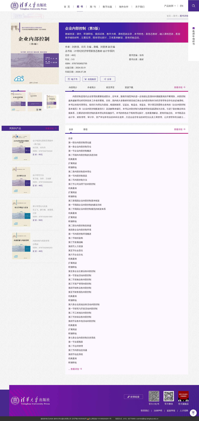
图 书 (80, 6)
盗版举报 (171, 410)
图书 (175, 15)
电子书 (74, 79)
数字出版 (107, 6)
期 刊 (93, 6)
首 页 (67, 6)
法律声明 (158, 410)
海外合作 (123, 6)
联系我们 (145, 410)
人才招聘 (184, 410)
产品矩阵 (168, 5)
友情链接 (134, 396)
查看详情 (178, 87)
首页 (169, 15)
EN (181, 5)
